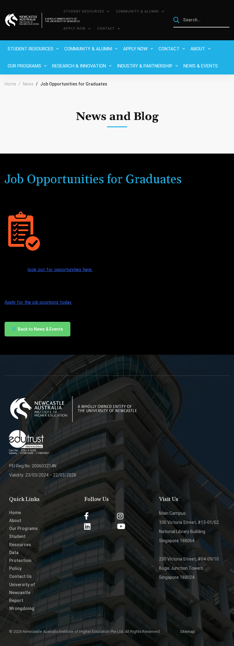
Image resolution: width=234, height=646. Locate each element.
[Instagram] (120, 516)
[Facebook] (86, 516)
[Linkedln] (87, 526)
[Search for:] (201, 20)
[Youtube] (121, 526)
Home (10, 84)
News (28, 84)
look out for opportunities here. (60, 269)
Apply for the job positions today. (38, 302)
